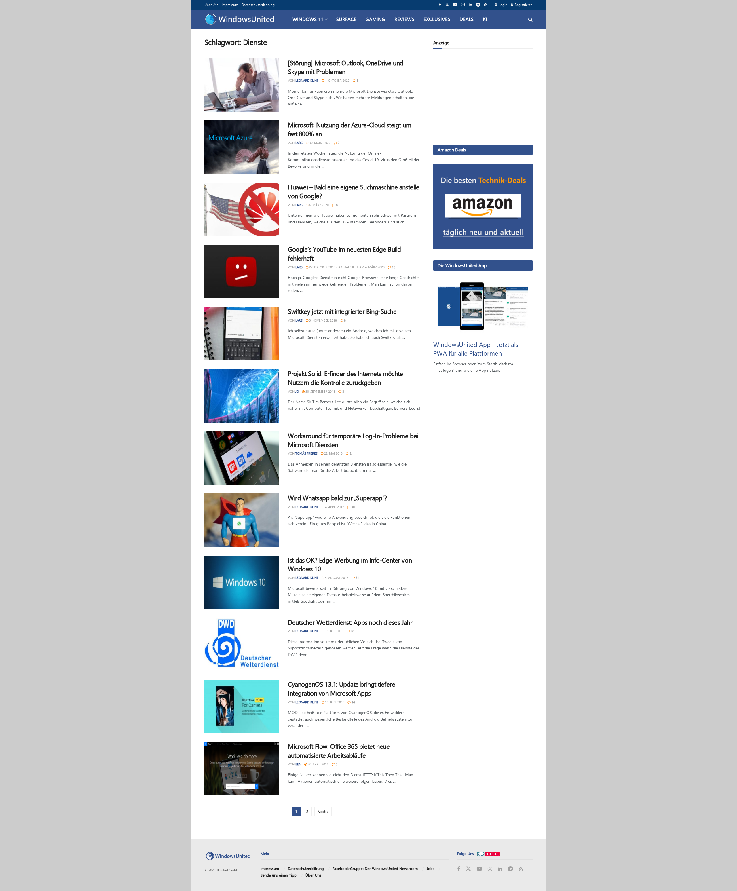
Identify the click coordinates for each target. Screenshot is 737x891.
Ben (298, 764)
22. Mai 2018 (333, 453)
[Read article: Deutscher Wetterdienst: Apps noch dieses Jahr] (241, 644)
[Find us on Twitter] (447, 5)
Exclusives (436, 19)
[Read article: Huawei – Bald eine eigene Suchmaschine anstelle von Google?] (241, 209)
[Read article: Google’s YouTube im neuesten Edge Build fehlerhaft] (241, 271)
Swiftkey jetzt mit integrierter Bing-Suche (342, 311)
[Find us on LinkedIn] (470, 5)
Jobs (430, 868)
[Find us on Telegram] (478, 5)
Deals (466, 19)
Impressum (230, 4)
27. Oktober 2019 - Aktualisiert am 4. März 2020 (346, 267)
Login (502, 4)
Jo (297, 391)
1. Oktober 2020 (336, 80)
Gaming (375, 19)
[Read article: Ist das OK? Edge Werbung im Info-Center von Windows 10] (241, 582)
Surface (346, 19)
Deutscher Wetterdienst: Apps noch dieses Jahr (350, 622)
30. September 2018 (320, 391)
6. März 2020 (318, 205)
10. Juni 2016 (334, 702)
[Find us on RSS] (485, 5)
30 (352, 507)
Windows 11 (307, 19)
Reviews (404, 19)
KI (485, 19)
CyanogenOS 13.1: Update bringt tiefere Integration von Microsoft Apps (341, 688)
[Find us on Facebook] (440, 5)
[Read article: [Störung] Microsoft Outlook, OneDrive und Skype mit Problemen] (241, 85)
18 (352, 631)
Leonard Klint (306, 80)
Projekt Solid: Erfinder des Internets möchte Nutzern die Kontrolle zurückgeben (345, 378)
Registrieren (523, 4)
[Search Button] (530, 19)
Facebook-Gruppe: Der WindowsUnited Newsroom (375, 868)
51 (357, 577)
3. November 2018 (322, 320)
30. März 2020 (319, 142)
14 (353, 702)
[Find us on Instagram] (463, 5)
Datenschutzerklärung (258, 4)
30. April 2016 (317, 764)
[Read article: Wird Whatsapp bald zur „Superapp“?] (241, 520)
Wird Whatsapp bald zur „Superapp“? (337, 497)
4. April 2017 (334, 507)
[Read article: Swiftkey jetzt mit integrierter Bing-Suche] (241, 333)
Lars (299, 142)
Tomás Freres (306, 453)
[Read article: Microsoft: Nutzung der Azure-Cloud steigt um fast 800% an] (241, 147)
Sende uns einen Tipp (279, 875)
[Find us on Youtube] (455, 5)
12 (393, 267)
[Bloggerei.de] (488, 853)
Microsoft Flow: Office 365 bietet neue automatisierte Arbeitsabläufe (339, 750)
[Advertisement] (483, 98)
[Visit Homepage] (241, 19)
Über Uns (211, 4)
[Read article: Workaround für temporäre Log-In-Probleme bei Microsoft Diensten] (241, 458)
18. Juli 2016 (333, 631)
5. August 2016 (336, 577)
